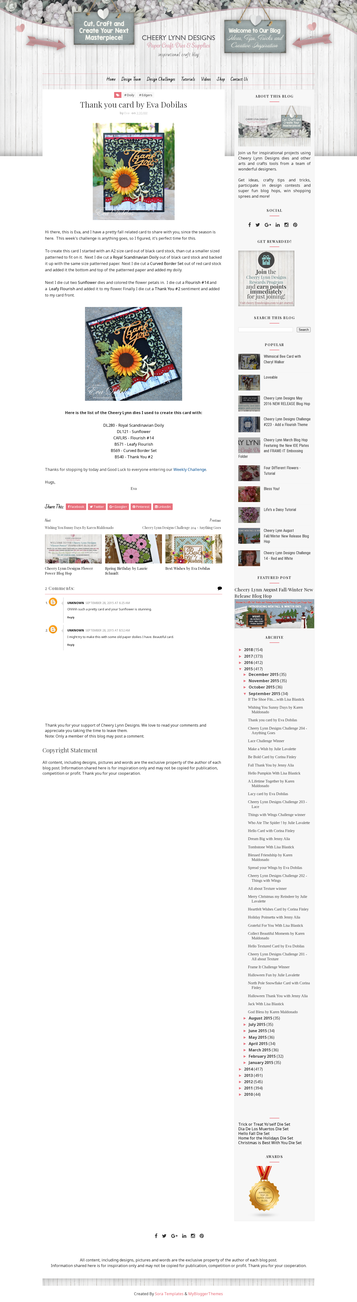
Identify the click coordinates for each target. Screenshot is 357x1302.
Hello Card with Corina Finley (271, 831)
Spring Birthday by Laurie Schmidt (126, 571)
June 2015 (258, 1030)
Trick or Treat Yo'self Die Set (264, 1124)
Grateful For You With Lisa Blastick (275, 925)
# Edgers (145, 95)
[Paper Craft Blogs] (264, 1191)
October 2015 (262, 687)
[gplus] (268, 225)
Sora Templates (169, 1293)
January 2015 (261, 1062)
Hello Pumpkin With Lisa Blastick (274, 773)
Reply (71, 617)
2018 (249, 649)
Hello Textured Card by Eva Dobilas (276, 946)
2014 (249, 1069)
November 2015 (264, 680)
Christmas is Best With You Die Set (270, 1142)
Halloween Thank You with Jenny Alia (278, 996)
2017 (249, 656)
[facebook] (249, 225)
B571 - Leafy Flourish (133, 444)
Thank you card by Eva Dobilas (272, 720)
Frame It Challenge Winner (268, 967)
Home (111, 79)
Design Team (131, 79)
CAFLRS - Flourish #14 (133, 438)
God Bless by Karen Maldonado (273, 1012)
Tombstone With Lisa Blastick (271, 847)
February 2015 (263, 1056)
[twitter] (257, 225)
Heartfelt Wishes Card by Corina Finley (278, 909)
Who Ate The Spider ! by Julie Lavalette (279, 823)
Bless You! (272, 488)
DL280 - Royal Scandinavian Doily (133, 425)
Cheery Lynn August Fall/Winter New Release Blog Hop (286, 536)
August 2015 (261, 1018)
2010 (249, 1094)
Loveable (271, 377)
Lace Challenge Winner (266, 741)
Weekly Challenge (189, 469)
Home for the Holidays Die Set (265, 1138)
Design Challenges (161, 79)
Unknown (75, 603)
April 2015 (259, 1043)
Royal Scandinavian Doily (136, 257)
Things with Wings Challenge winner (276, 815)
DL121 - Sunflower (134, 431)
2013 (249, 1075)
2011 (249, 1088)
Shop (221, 79)
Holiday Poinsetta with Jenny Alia (274, 917)
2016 (249, 662)
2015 (249, 669)
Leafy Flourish (61, 288)
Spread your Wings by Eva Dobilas (275, 868)
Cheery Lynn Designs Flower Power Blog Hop (69, 571)
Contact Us (239, 79)
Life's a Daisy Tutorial (280, 509)
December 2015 (264, 674)
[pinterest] (295, 225)
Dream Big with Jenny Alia (269, 839)
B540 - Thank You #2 (134, 457)
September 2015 (265, 693)
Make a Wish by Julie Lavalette (272, 749)
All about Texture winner (267, 888)
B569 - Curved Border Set (134, 450)
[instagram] (286, 225)
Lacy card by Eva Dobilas (268, 794)
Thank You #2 (167, 288)
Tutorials (188, 79)
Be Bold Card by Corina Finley (272, 757)
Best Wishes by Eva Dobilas (187, 568)
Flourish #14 (197, 282)
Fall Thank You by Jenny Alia (271, 765)
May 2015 (258, 1037)
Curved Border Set (166, 263)
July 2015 (257, 1024)
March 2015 (260, 1050)
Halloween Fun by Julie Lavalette (274, 975)
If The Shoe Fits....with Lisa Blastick (276, 699)
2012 (249, 1081)
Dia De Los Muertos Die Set (263, 1129)
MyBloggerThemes (205, 1293)
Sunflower (87, 282)
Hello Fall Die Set (254, 1133)
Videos (206, 79)
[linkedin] (278, 225)
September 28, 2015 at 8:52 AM (107, 630)
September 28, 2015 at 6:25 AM (107, 603)
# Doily (129, 95)
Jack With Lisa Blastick (266, 1004)
